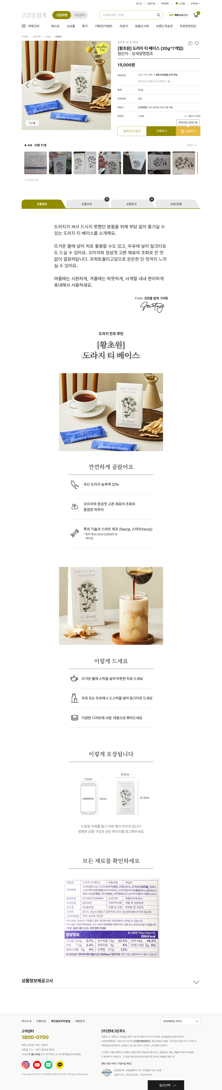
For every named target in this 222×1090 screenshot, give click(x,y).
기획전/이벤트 (103, 26)
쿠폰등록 (165, 3)
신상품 (71, 26)
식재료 (48, 36)
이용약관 (41, 1021)
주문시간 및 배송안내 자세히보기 (152, 81)
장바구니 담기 (132, 131)
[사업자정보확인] (142, 1041)
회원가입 (151, 3)
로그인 (139, 3)
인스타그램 (26, 1065)
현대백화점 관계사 (172, 1021)
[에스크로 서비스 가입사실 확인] (116, 1063)
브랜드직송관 (164, 26)
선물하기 (188, 129)
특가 (85, 26)
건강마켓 (61, 15)
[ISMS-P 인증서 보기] (106, 1072)
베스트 (55, 26)
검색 (158, 15)
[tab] (44, 204)
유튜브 (37, 1065)
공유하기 (190, 43)
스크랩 (182, 3)
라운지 (124, 26)
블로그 (48, 1065)
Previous (27, 85)
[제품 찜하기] (197, 43)
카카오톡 (60, 1065)
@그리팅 (35, 1054)
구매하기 (161, 131)
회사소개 (26, 1021)
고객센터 (194, 3)
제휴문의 (80, 1021)
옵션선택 (164, 1085)
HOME (25, 36)
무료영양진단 (188, 26)
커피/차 (58, 36)
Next (105, 85)
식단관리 (79, 15)
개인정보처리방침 (60, 1021)
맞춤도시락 (142, 26)
